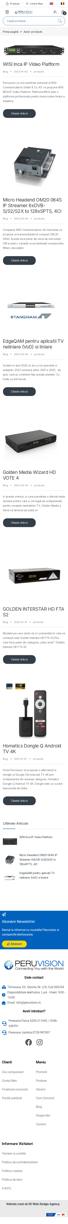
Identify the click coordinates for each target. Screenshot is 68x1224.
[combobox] (28, 20)
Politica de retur (12, 1179)
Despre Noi (43, 1115)
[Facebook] (28, 1042)
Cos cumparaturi (13, 1072)
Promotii (41, 1072)
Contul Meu (36, 3)
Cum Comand (45, 1098)
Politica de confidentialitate (20, 1162)
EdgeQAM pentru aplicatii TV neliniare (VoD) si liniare (33, 344)
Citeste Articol (19, 113)
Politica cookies (12, 1171)
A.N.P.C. (7, 1188)
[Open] (7, 11)
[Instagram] (39, 1042)
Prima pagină (11, 31)
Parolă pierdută (12, 1098)
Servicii (40, 1089)
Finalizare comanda (15, 1089)
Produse (15, 3)
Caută (59, 20)
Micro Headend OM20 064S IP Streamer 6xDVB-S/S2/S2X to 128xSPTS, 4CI (32, 205)
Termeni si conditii (14, 1153)
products (39, 71)
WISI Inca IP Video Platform (31, 64)
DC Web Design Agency (44, 1204)
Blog (5, 71)
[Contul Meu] (55, 12)
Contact (41, 1124)
